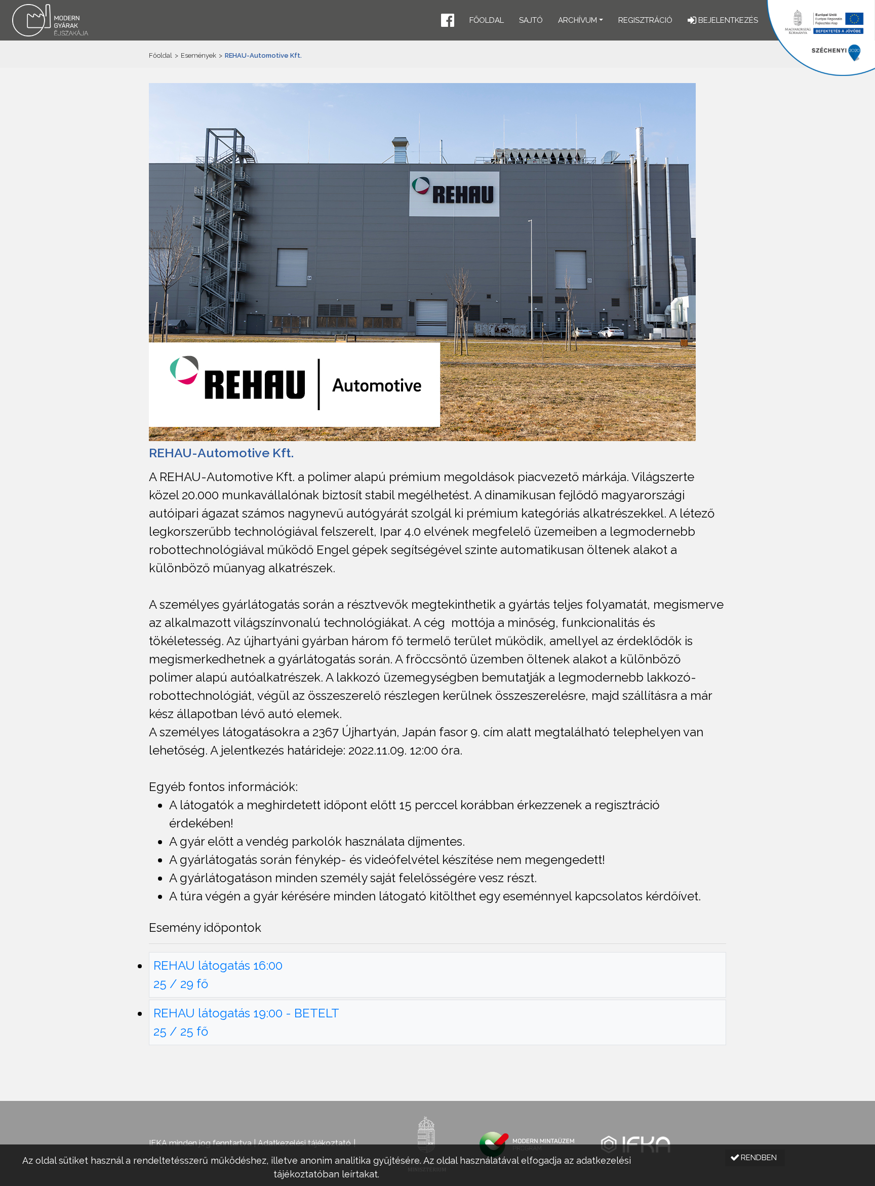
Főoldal (486, 20)
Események (198, 55)
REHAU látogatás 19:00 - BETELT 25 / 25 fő (246, 1022)
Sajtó (531, 20)
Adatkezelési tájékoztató (304, 1143)
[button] (447, 21)
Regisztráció (645, 20)
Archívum (577, 20)
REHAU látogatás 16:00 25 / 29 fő (218, 974)
